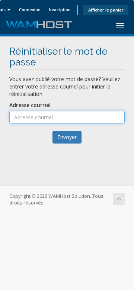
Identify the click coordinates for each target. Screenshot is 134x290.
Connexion (30, 9)
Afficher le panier (106, 10)
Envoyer (67, 137)
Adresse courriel (30, 105)
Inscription (60, 9)
